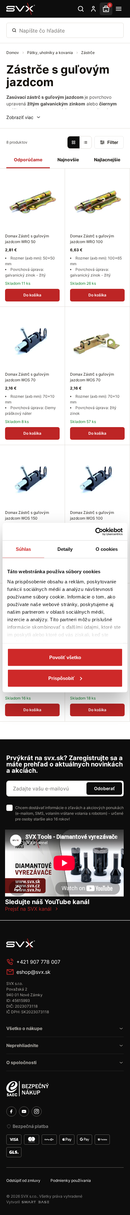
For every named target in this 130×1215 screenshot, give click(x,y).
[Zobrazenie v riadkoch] (86, 142)
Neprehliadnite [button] (22, 1045)
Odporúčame (28, 159)
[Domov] (20, 9)
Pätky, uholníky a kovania (50, 52)
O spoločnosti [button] (21, 1062)
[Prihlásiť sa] (93, 9)
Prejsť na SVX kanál (28, 909)
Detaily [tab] (65, 549)
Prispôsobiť (61, 678)
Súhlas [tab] (23, 549)
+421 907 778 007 (38, 962)
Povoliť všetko (65, 657)
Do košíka (32, 295)
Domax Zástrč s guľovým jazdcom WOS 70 (27, 377)
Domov (13, 52)
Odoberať (104, 788)
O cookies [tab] (107, 549)
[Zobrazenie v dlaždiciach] (74, 142)
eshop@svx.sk (33, 972)
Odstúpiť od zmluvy (23, 1180)
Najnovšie (68, 159)
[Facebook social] (11, 1111)
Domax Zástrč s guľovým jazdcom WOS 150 (27, 515)
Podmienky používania (70, 1180)
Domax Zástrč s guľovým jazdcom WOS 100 (92, 515)
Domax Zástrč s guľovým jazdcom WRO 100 (92, 239)
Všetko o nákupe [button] (24, 1028)
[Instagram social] (37, 1111)
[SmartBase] (35, 1202)
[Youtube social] (24, 1111)
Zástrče (88, 52)
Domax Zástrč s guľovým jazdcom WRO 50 (27, 239)
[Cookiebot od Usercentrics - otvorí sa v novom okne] (95, 531)
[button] (23, 117)
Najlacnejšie (107, 159)
